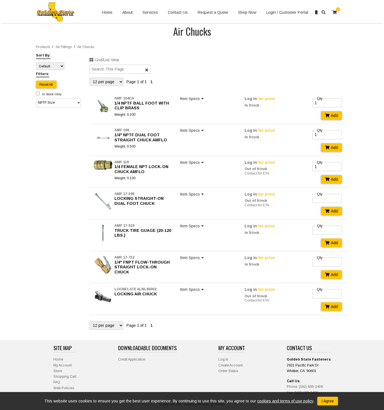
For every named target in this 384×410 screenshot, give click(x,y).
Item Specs (190, 98)
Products (43, 47)
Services (150, 12)
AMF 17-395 (124, 194)
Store (57, 371)
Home (107, 12)
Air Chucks (85, 47)
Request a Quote (213, 12)
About (127, 12)
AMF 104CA (124, 98)
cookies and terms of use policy (285, 401)
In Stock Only (51, 94)
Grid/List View (107, 60)
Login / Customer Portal (287, 12)
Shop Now (247, 12)
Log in (251, 98)
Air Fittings (64, 47)
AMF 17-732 (124, 257)
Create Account (230, 365)
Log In (223, 359)
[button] (58, 103)
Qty (320, 98)
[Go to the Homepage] (55, 12)
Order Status (228, 371)
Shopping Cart (64, 377)
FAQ (56, 382)
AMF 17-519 (124, 226)
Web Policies (63, 388)
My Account (62, 365)
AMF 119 (121, 162)
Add (334, 115)
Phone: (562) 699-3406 (305, 387)
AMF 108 (121, 130)
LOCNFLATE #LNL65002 (135, 289)
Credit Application (132, 359)
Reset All (46, 85)
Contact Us (178, 12)
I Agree (327, 401)
